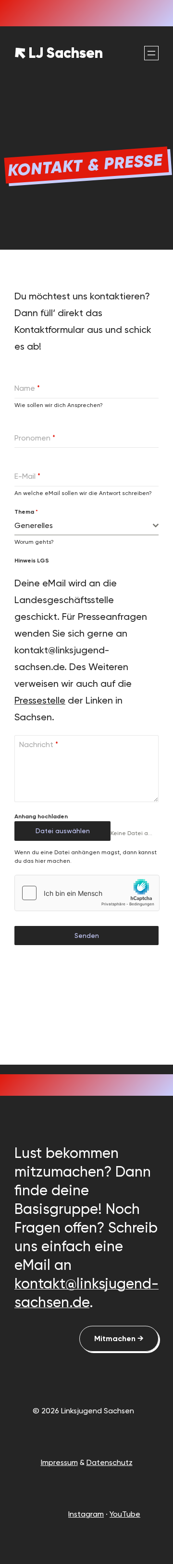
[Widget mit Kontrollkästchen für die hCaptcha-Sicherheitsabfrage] (87, 893)
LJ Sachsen (65, 53)
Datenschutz (109, 1462)
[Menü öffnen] (151, 53)
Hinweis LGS (31, 560)
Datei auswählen (63, 831)
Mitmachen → (119, 1338)
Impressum (59, 1462)
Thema (26, 511)
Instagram (86, 1514)
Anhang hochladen (41, 816)
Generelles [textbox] (33, 525)
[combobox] (86, 526)
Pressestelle (39, 700)
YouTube (125, 1514)
